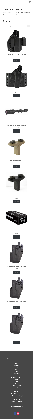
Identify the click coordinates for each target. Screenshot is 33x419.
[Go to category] (28, 26)
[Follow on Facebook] (15, 413)
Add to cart (16, 60)
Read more (16, 131)
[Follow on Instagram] (18, 413)
